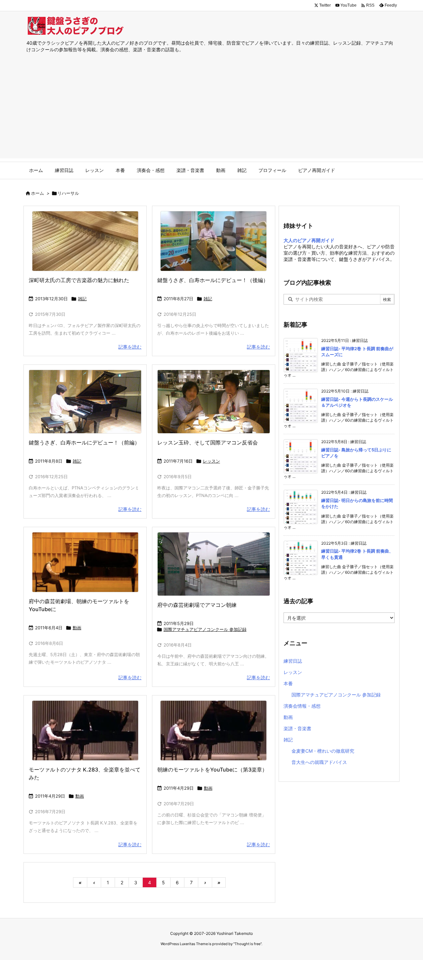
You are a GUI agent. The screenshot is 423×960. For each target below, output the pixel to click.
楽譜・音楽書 (297, 728)
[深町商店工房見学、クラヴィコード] (85, 241)
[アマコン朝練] (213, 564)
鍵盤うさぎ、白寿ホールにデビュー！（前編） (84, 442)
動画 (77, 627)
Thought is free (247, 943)
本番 (288, 683)
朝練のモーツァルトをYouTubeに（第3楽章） (212, 769)
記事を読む (129, 347)
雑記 (82, 298)
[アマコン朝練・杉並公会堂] (85, 730)
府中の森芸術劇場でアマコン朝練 (197, 605)
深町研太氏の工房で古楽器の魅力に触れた (79, 280)
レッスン (211, 461)
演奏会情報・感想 (302, 706)
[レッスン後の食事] (213, 402)
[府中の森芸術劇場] (85, 562)
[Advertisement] (211, 112)
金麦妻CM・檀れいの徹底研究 (322, 751)
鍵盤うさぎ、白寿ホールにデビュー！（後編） (212, 280)
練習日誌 (293, 661)
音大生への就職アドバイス (319, 762)
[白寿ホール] (85, 402)
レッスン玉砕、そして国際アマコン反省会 (207, 442)
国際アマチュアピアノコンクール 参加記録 (205, 629)
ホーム (37, 193)
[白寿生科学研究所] (213, 241)
